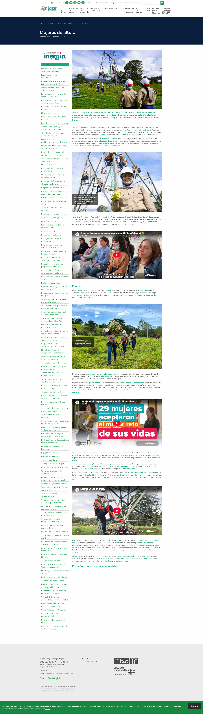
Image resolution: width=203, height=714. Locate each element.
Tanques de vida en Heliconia (53, 363)
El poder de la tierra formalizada (54, 123)
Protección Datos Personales (98, 3)
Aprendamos (87, 659)
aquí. (47, 709)
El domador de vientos (50, 456)
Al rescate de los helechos (52, 392)
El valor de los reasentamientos (54, 198)
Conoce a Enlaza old (89, 661)
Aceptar (194, 706)
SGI (120, 8)
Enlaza (42, 23)
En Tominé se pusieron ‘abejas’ (54, 577)
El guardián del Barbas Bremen (54, 532)
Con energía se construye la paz (54, 610)
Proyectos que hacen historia (53, 188)
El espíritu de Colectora (51, 235)
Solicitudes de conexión (73, 10)
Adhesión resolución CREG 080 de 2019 (166, 11)
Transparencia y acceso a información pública (125, 3)
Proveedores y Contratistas (128, 10)
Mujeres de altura (81, 23)
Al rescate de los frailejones (52, 581)
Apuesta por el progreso (51, 218)
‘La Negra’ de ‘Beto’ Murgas (52, 464)
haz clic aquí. (168, 706)
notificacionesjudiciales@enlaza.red (60, 673)
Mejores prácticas (48, 113)
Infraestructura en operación (97, 9)
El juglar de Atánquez (50, 453)
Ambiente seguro (48, 231)
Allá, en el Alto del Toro (51, 561)
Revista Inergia (147, 9)
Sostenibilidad (111, 8)
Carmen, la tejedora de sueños (54, 484)
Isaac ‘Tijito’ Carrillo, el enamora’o (55, 467)
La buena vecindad (49, 221)
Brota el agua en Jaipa (50, 283)
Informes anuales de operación (156, 11)
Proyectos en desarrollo (84, 10)
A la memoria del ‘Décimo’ (52, 460)
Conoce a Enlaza (64, 10)
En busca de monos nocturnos (54, 214)
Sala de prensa (139, 10)
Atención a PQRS (50, 678)
